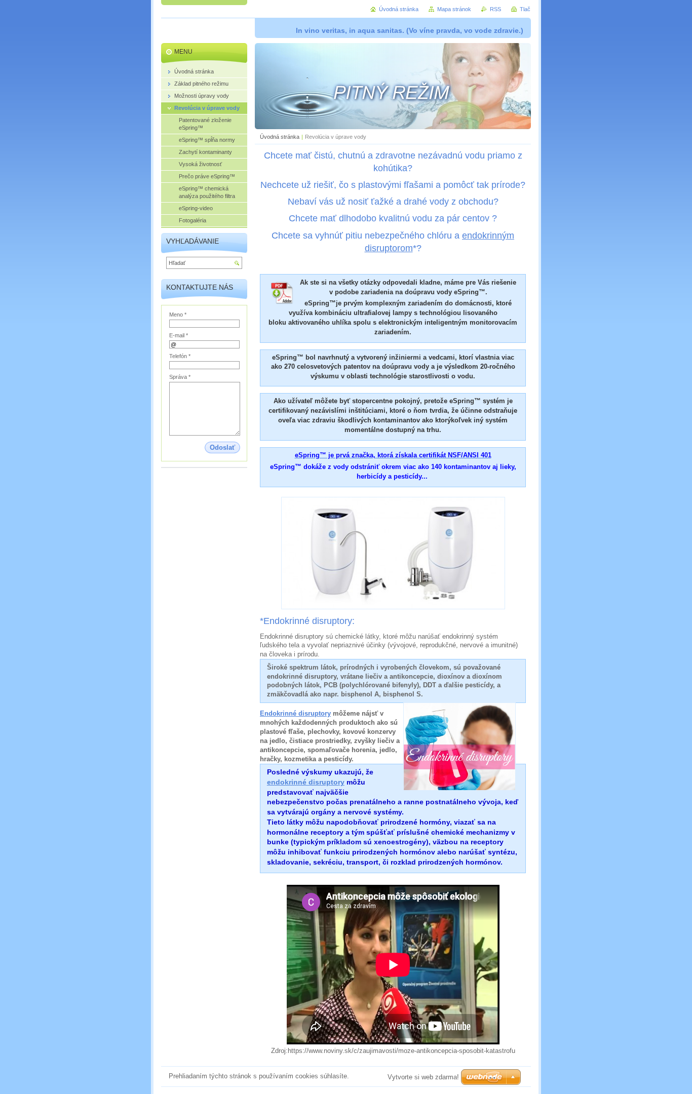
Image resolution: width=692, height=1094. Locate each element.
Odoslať (222, 447)
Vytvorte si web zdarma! (423, 1077)
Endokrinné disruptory (295, 713)
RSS (495, 9)
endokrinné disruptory (305, 782)
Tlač (525, 9)
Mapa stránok (454, 9)
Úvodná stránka (279, 137)
